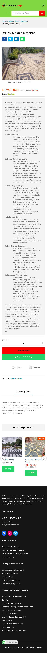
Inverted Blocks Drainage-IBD (14, 617)
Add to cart (23, 350)
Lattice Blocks (7, 577)
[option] (12, 456)
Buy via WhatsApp (24, 357)
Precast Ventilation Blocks (12, 624)
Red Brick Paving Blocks (11, 584)
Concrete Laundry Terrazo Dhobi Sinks (17, 607)
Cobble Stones (16, 378)
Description (23, 391)
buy (9, 469)
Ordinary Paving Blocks (11, 580)
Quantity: (5, 340)
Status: (5, 94)
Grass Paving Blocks (10, 573)
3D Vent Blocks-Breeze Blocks (14, 596)
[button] (34, 367)
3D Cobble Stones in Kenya (33, 461)
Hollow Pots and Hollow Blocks (15, 554)
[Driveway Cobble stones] (4, 39)
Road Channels (8, 627)
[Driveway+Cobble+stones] (10, 39)
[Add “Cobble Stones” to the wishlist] (15, 456)
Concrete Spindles (9, 613)
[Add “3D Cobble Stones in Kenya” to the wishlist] (38, 456)
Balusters (5, 600)
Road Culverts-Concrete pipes (14, 630)
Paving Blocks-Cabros (11, 547)
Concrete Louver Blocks (11, 610)
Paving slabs (7, 620)
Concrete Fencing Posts (11, 603)
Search (42, 13)
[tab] (23, 392)
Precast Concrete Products (13, 550)
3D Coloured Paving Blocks (13, 570)
